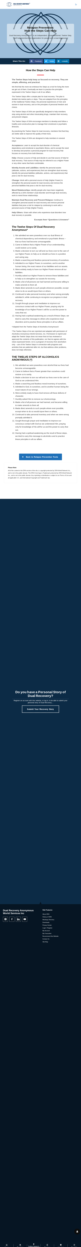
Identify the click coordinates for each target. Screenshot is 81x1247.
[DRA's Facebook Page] (11, 919)
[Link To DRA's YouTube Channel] (24, 919)
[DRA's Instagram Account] (5, 919)
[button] (36, 61)
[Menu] (76, 4)
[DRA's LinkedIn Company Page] (18, 919)
